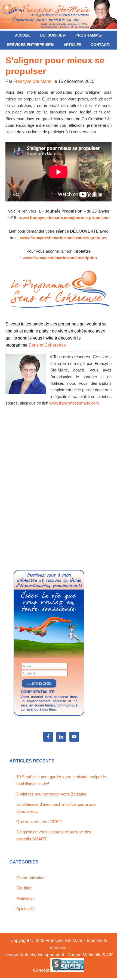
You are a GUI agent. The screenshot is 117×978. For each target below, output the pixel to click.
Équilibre (24, 888)
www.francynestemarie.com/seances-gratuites (63, 237)
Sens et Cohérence (47, 345)
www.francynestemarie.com (73, 403)
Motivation (25, 898)
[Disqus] (58, 491)
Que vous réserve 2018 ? (38, 821)
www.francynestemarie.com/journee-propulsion (64, 217)
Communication (30, 877)
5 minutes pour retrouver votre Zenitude (51, 794)
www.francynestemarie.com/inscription (60, 257)
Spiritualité (25, 908)
